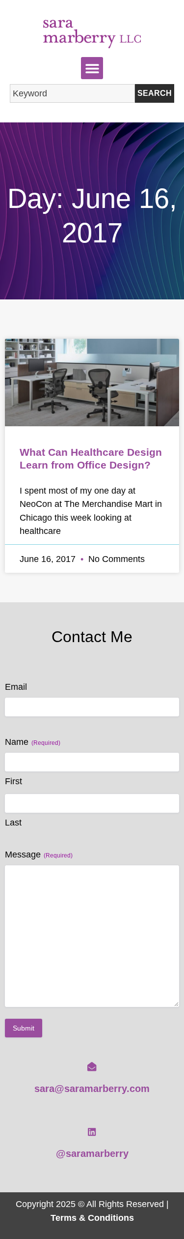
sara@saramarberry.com (92, 1088)
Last (13, 822)
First (13, 781)
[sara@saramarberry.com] (91, 1066)
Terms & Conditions (92, 1217)
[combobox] (72, 93)
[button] (92, 68)
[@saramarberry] (91, 1131)
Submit (23, 1028)
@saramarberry (92, 1153)
